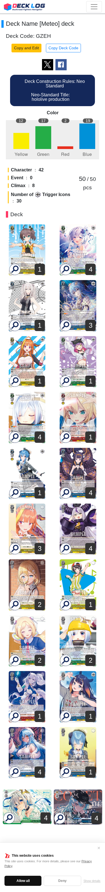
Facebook (61, 64)
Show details (92, 880)
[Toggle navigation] (94, 6)
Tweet (47, 64)
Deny (62, 881)
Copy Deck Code (63, 48)
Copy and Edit (26, 48)
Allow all (23, 881)
